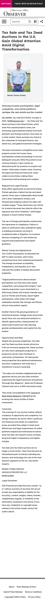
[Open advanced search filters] (35, 21)
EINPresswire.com (16, 121)
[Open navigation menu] (4, 21)
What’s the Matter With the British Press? (23, 4)
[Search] (29, 21)
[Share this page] (41, 21)
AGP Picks (6, 4)
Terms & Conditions (33, 592)
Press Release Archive (26, 587)
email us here (8, 475)
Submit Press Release (12, 592)
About (11, 587)
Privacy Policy (34, 597)
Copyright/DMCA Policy (15, 597)
